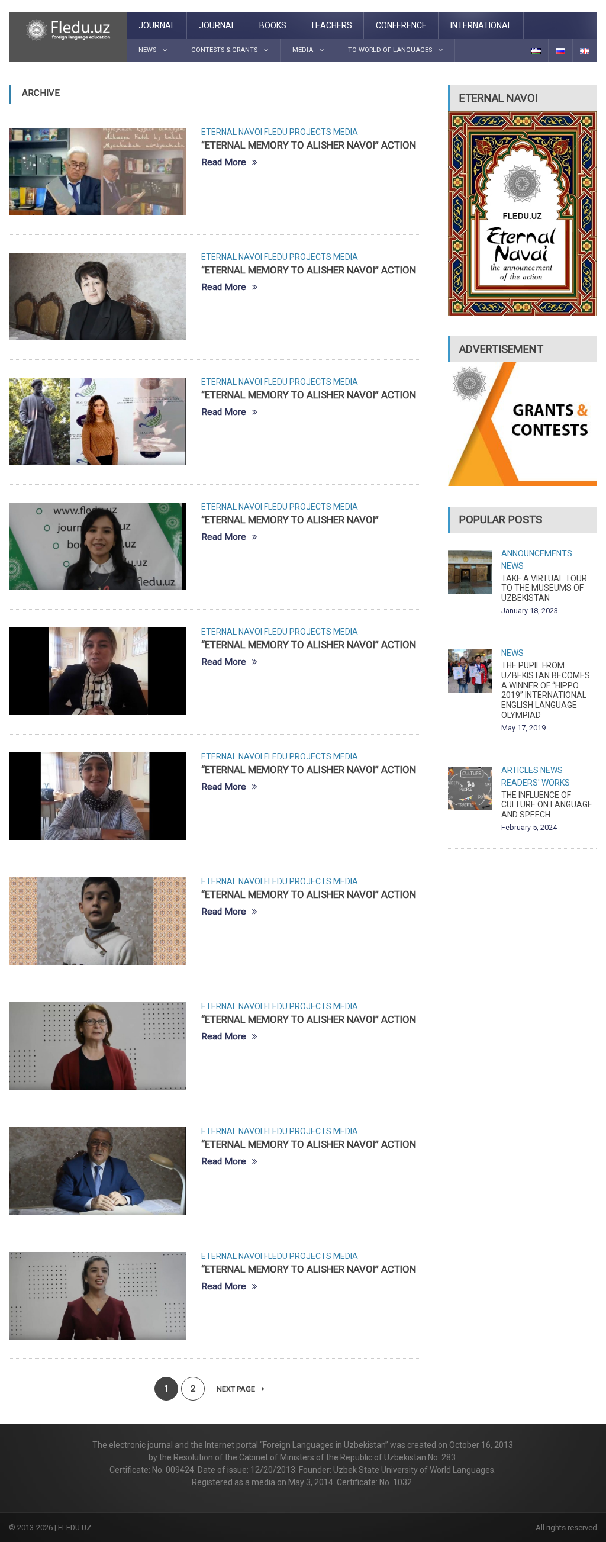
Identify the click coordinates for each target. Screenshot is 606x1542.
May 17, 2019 (523, 727)
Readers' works (535, 782)
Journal (156, 25)
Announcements (536, 553)
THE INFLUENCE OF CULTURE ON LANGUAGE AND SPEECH (546, 805)
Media (345, 132)
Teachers (331, 25)
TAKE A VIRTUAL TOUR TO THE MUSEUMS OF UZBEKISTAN (544, 588)
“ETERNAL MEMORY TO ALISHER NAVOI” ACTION (308, 145)
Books (272, 25)
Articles (520, 770)
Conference (401, 25)
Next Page (237, 1389)
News (512, 566)
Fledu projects (297, 132)
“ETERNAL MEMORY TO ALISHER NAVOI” (290, 520)
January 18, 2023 (529, 610)
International (481, 25)
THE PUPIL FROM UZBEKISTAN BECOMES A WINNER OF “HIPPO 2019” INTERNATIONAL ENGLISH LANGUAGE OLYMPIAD (545, 690)
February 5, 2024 (529, 827)
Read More (223, 162)
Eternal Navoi (231, 132)
